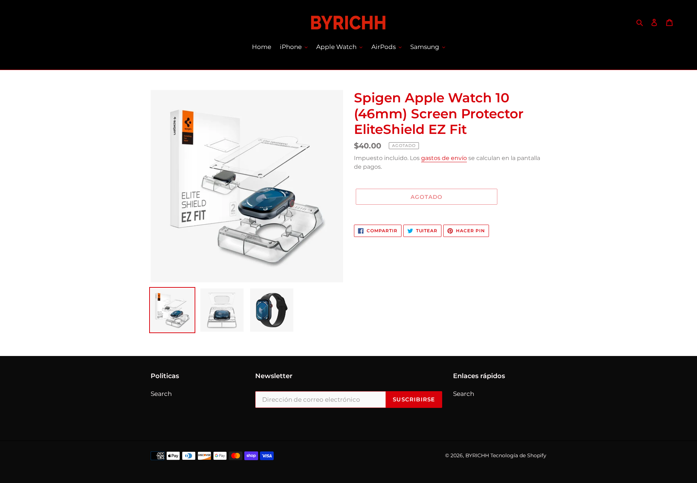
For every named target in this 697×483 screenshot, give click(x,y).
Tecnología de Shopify (518, 455)
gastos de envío (444, 158)
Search (161, 393)
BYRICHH (477, 455)
